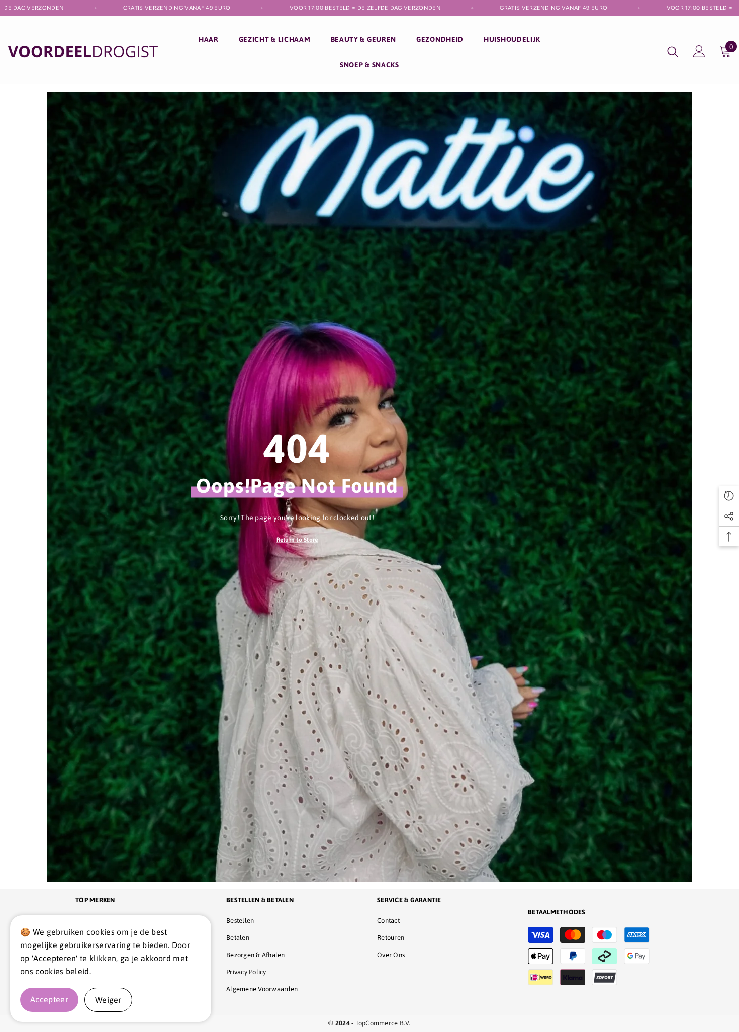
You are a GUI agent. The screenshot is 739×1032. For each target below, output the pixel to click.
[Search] (672, 51)
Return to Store (297, 539)
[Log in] (699, 51)
